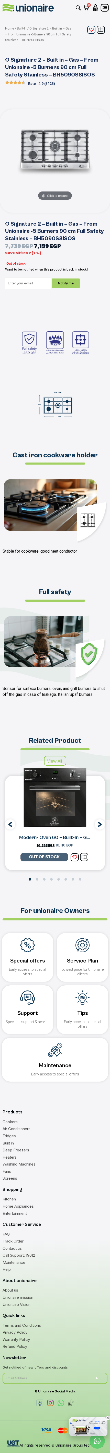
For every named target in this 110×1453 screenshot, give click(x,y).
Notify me (66, 283)
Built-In (22, 28)
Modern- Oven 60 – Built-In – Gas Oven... (63, 838)
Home (9, 28)
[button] (10, 824)
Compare (101, 30)
